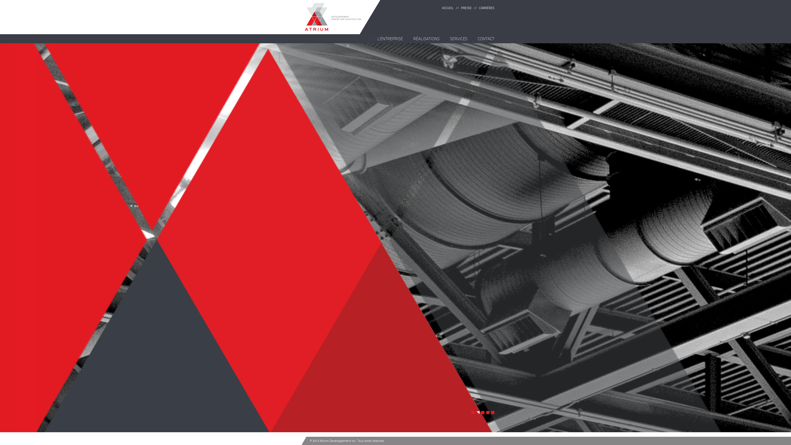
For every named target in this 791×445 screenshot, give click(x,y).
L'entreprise (390, 38)
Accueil (448, 8)
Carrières (486, 8)
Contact (486, 38)
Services (458, 38)
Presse (466, 8)
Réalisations (426, 38)
